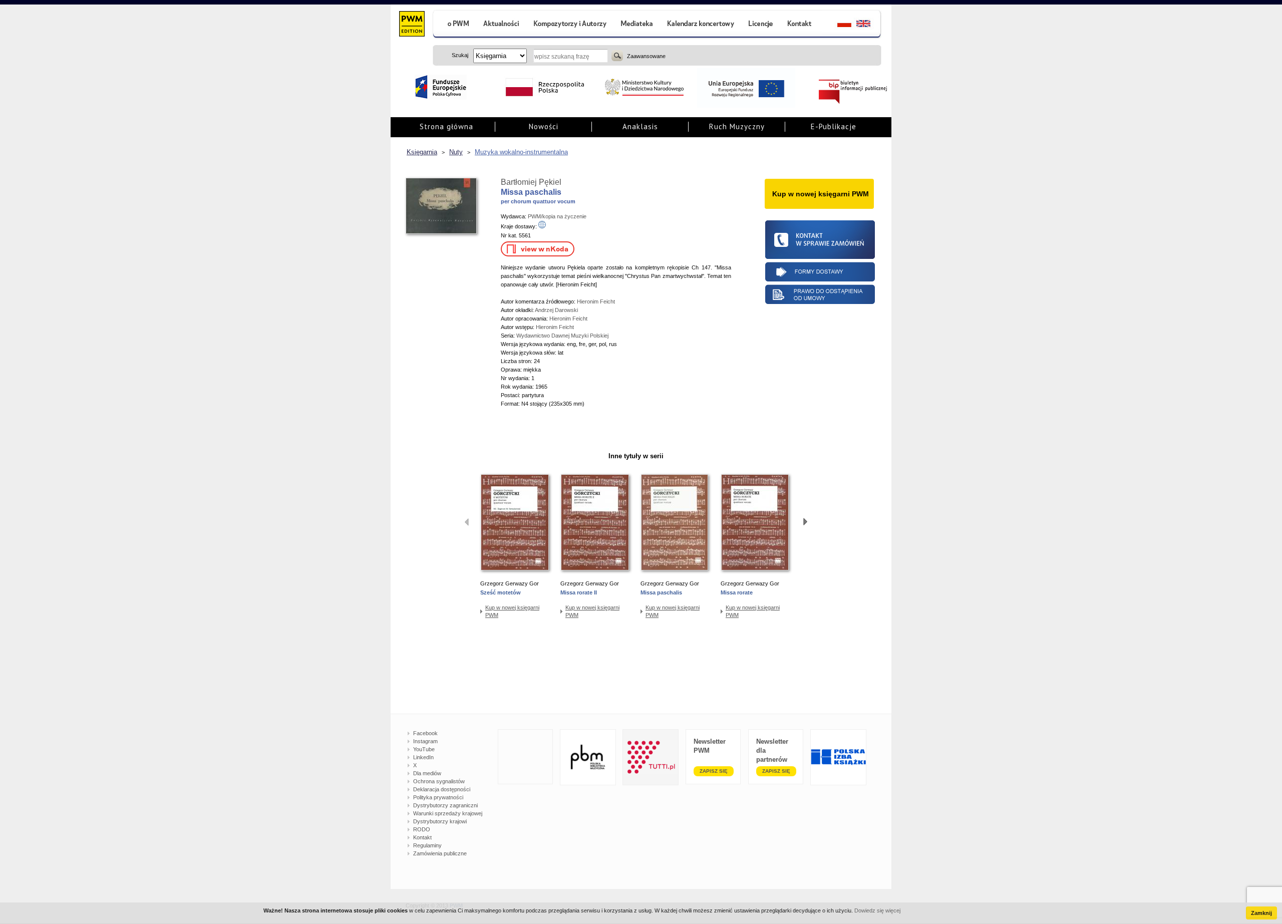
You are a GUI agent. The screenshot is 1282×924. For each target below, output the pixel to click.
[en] (869, 25)
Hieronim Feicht (596, 301)
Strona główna (446, 126)
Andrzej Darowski (556, 310)
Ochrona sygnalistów (439, 781)
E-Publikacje (833, 126)
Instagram (425, 741)
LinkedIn (423, 757)
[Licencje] (760, 25)
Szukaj (617, 55)
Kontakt (422, 837)
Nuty (456, 152)
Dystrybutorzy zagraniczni (445, 805)
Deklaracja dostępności (441, 789)
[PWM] (411, 25)
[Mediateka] (637, 25)
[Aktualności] (501, 25)
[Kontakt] (800, 25)
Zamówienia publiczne (440, 853)
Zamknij (1261, 913)
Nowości (543, 126)
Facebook (425, 733)
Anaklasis (640, 126)
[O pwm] (454, 25)
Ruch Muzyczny (737, 126)
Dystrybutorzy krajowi (440, 821)
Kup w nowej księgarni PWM (512, 611)
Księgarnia (422, 152)
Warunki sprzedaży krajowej (447, 813)
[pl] (838, 25)
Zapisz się (714, 771)
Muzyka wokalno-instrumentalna (521, 152)
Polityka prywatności (438, 797)
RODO (421, 829)
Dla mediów (427, 773)
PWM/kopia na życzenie (557, 216)
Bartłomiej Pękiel (531, 182)
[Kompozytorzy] (570, 25)
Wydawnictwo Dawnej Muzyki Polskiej (562, 336)
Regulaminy (427, 845)
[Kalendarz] (701, 25)
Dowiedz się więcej (877, 910)
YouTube (424, 749)
